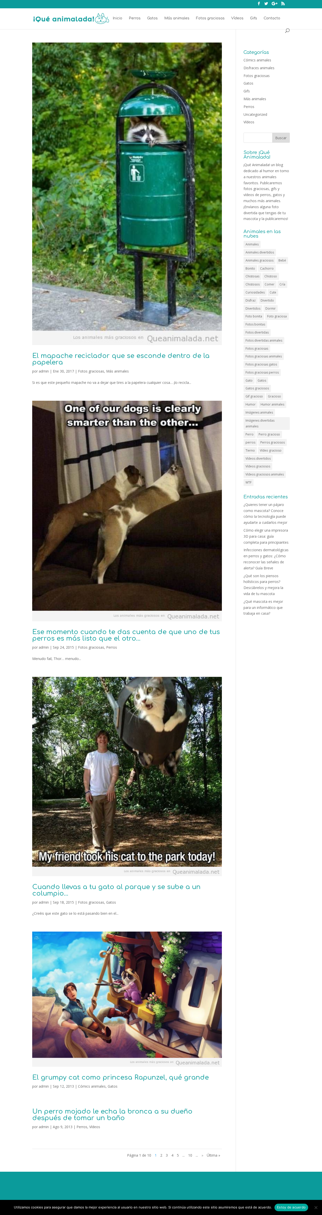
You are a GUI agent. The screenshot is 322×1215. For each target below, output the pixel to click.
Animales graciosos (259, 260)
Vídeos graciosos (258, 466)
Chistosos (253, 284)
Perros (135, 18)
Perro (250, 434)
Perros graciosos (272, 442)
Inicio (117, 18)
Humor (251, 404)
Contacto (272, 18)
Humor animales (272, 404)
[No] (315, 1207)
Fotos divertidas (257, 332)
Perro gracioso (269, 434)
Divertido (267, 300)
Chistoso (270, 276)
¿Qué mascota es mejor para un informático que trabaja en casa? (263, 607)
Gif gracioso (254, 396)
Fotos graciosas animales (264, 356)
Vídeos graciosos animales (265, 474)
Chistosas (252, 276)
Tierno (250, 450)
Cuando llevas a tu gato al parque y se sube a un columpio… (116, 890)
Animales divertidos (260, 252)
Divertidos (253, 308)
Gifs (253, 18)
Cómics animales (92, 1086)
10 (190, 1155)
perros (250, 442)
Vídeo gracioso (270, 450)
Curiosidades (255, 292)
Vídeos (237, 18)
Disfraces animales (259, 67)
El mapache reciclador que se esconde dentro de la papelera (121, 359)
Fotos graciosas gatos (261, 364)
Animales (252, 244)
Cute (273, 292)
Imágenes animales (259, 412)
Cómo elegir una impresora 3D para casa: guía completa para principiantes (266, 536)
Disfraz (251, 300)
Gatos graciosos (257, 388)
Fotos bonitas (255, 324)
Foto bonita (254, 316)
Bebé (282, 260)
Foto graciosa (277, 316)
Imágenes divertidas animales (260, 423)
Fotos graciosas (210, 18)
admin (44, 371)
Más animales (176, 18)
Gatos (152, 18)
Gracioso (274, 396)
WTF (249, 482)
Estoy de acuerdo (291, 1207)
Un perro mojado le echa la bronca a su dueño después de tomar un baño (112, 1115)
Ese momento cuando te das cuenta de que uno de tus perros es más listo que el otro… (126, 635)
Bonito (250, 268)
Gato (249, 380)
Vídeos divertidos (258, 458)
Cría (282, 284)
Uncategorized (255, 114)
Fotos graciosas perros (262, 372)
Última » (213, 1155)
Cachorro (267, 268)
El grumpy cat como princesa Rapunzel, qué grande (120, 1077)
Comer (269, 284)
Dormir (270, 308)
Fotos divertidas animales (264, 340)
